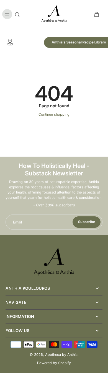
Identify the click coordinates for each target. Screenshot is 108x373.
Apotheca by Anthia (61, 355)
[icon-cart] (96, 14)
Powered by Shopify (54, 363)
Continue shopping (54, 114)
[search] (17, 14)
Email (17, 222)
